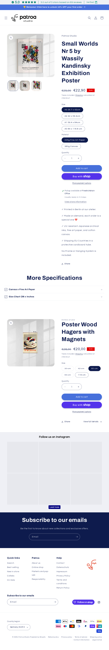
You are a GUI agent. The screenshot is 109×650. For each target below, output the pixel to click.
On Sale (11, 580)
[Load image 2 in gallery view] (25, 86)
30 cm (69, 369)
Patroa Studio (24, 637)
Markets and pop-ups (40, 573)
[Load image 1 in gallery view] (13, 86)
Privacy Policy (63, 576)
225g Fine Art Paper (75, 140)
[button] (6, 18)
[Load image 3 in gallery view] (36, 86)
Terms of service (81, 637)
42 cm (82, 369)
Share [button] (67, 264)
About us (36, 563)
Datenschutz (62, 567)
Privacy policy (66, 637)
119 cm (82, 375)
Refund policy (53, 637)
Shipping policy (96, 637)
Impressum (61, 572)
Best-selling (13, 567)
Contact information (82, 640)
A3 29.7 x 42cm (72, 110)
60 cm (94, 369)
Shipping (79, 95)
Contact (60, 563)
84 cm (69, 375)
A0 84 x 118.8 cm (73, 129)
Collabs (10, 576)
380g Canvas (71, 146)
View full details (90, 422)
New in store (13, 572)
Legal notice (97, 640)
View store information (75, 202)
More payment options (81, 183)
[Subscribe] (77, 536)
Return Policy (63, 588)
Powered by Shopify (38, 637)
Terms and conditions (61, 581)
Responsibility (38, 579)
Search (10, 563)
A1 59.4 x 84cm (72, 122)
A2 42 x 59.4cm (72, 116)
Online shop (37, 567)
